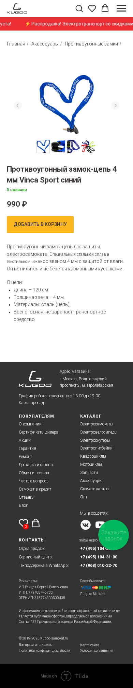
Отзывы (26, 497)
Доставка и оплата (36, 464)
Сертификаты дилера (38, 432)
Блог (23, 505)
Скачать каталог (95, 488)
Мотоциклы (91, 464)
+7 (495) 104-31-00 (98, 557)
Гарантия (27, 448)
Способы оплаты (93, 581)
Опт (83, 497)
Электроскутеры (95, 440)
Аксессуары (45, 43)
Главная (16, 43)
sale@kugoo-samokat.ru (97, 540)
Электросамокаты (96, 424)
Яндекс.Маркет (92, 594)
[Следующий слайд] (115, 105)
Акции (25, 440)
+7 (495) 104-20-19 (98, 548)
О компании (30, 424)
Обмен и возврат (35, 473)
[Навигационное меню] (121, 8)
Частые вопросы (34, 481)
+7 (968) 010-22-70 (98, 565)
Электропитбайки (96, 448)
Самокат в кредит (35, 489)
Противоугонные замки (91, 43)
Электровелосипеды (98, 432)
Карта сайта (89, 645)
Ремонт (25, 456)
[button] (79, 8)
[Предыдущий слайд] (18, 105)
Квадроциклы (93, 456)
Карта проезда (32, 402)
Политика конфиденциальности (44, 650)
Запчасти (89, 472)
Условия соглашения (96, 650)
